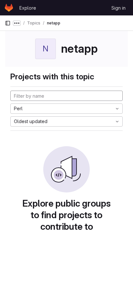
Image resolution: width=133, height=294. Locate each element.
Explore (27, 8)
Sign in (118, 8)
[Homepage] (9, 8)
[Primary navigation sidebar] (8, 23)
